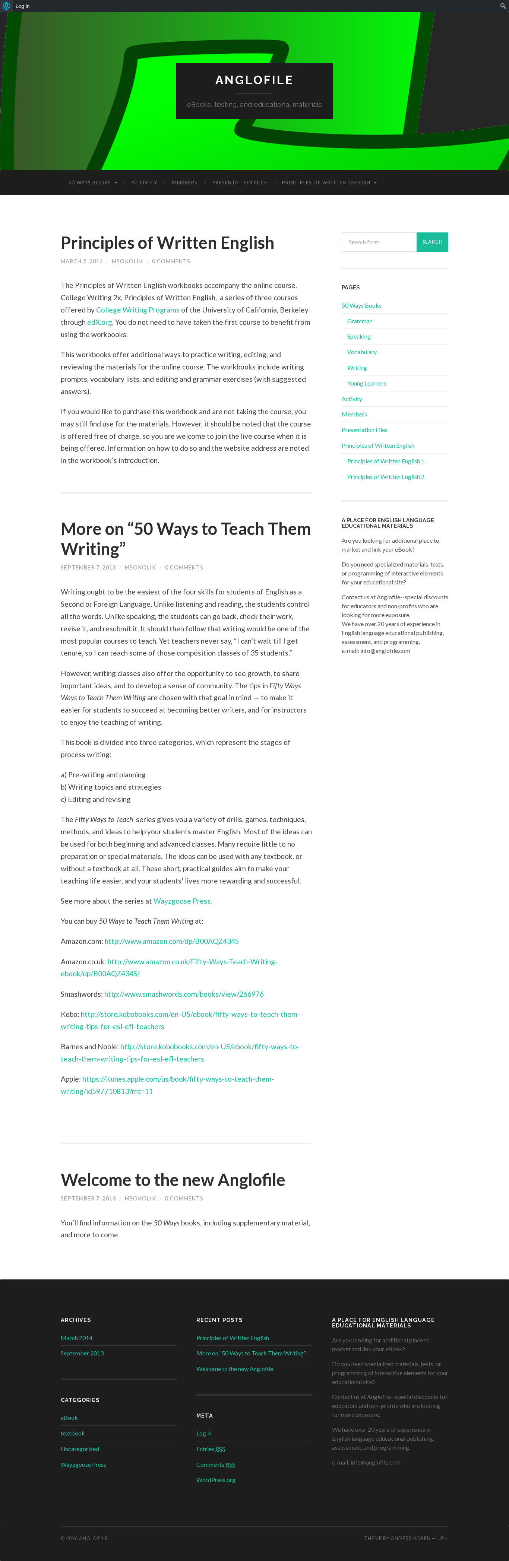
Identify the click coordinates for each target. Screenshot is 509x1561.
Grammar (359, 320)
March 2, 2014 (82, 261)
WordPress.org (215, 1479)
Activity (144, 182)
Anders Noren (411, 1538)
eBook (69, 1417)
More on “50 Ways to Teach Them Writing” (251, 1353)
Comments (215, 1464)
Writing (357, 367)
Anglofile (254, 80)
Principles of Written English (326, 182)
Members (184, 182)
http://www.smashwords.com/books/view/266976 (184, 994)
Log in (204, 1433)
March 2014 (76, 1337)
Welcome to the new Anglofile (173, 1180)
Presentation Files (239, 182)
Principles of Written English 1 (385, 460)
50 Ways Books (89, 182)
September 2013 (82, 1353)
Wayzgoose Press (83, 1464)
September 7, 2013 (88, 567)
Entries (210, 1448)
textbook (73, 1433)
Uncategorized (80, 1448)
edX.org (99, 322)
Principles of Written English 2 (385, 476)
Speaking (359, 336)
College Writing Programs (138, 309)
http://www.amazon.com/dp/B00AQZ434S (172, 941)
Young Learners (366, 383)
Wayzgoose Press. (183, 901)
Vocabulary (362, 351)
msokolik (127, 261)
